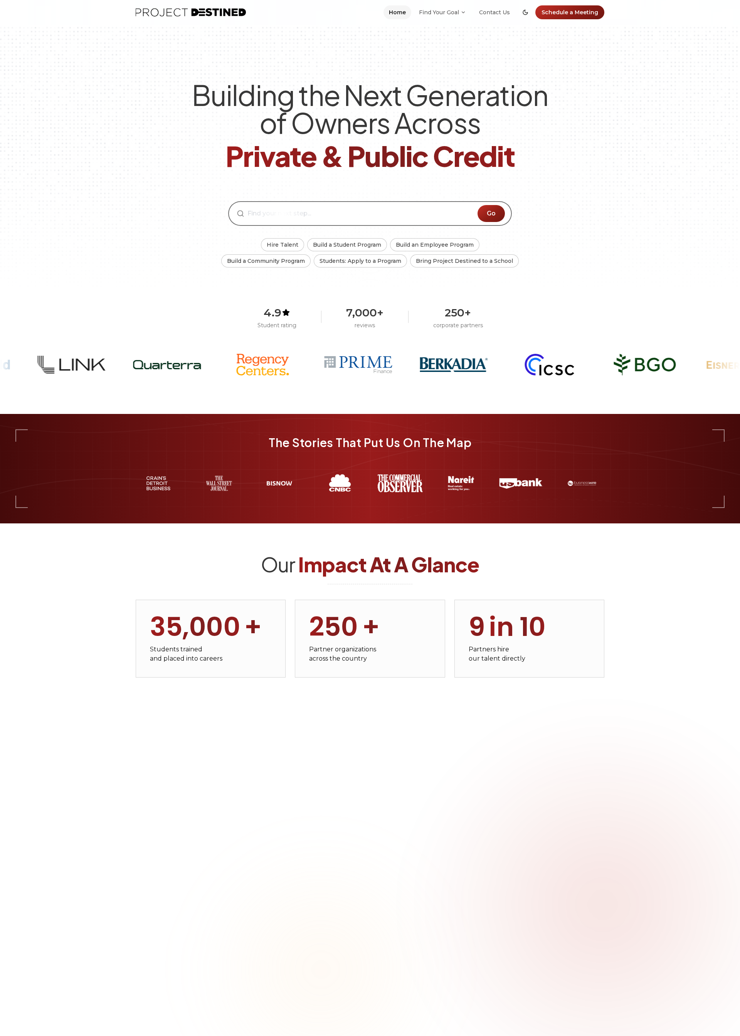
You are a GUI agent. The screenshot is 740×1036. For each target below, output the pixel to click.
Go (491, 213)
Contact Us (494, 12)
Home (397, 12)
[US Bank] (521, 483)
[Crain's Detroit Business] (158, 483)
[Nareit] (460, 483)
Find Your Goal (439, 12)
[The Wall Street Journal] (218, 483)
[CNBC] (339, 483)
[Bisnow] (279, 483)
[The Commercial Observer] (400, 483)
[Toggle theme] (525, 12)
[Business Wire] (581, 483)
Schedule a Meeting (570, 12)
